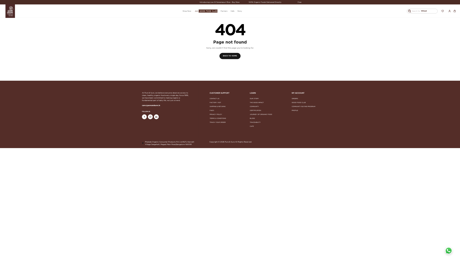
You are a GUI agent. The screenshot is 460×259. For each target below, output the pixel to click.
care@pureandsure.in (151, 105)
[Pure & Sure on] (156, 116)
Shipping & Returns (218, 106)
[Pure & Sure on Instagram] (150, 116)
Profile (295, 110)
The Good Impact (257, 102)
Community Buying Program (303, 106)
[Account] (449, 11)
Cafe (252, 126)
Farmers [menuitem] (224, 11)
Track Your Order (218, 122)
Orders (295, 98)
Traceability (255, 122)
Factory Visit (215, 102)
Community (254, 106)
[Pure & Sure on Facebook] (144, 116)
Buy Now (227, 2)
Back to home (230, 56)
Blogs (252, 118)
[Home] (10, 11)
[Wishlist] (443, 11)
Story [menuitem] (239, 11)
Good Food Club (299, 102)
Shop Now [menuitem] (187, 11)
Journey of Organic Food (261, 114)
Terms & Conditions (218, 118)
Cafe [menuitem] (232, 11)
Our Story (254, 98)
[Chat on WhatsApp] (448, 250)
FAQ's (212, 110)
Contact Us (214, 98)
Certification (255, 110)
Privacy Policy (216, 114)
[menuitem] (206, 11)
